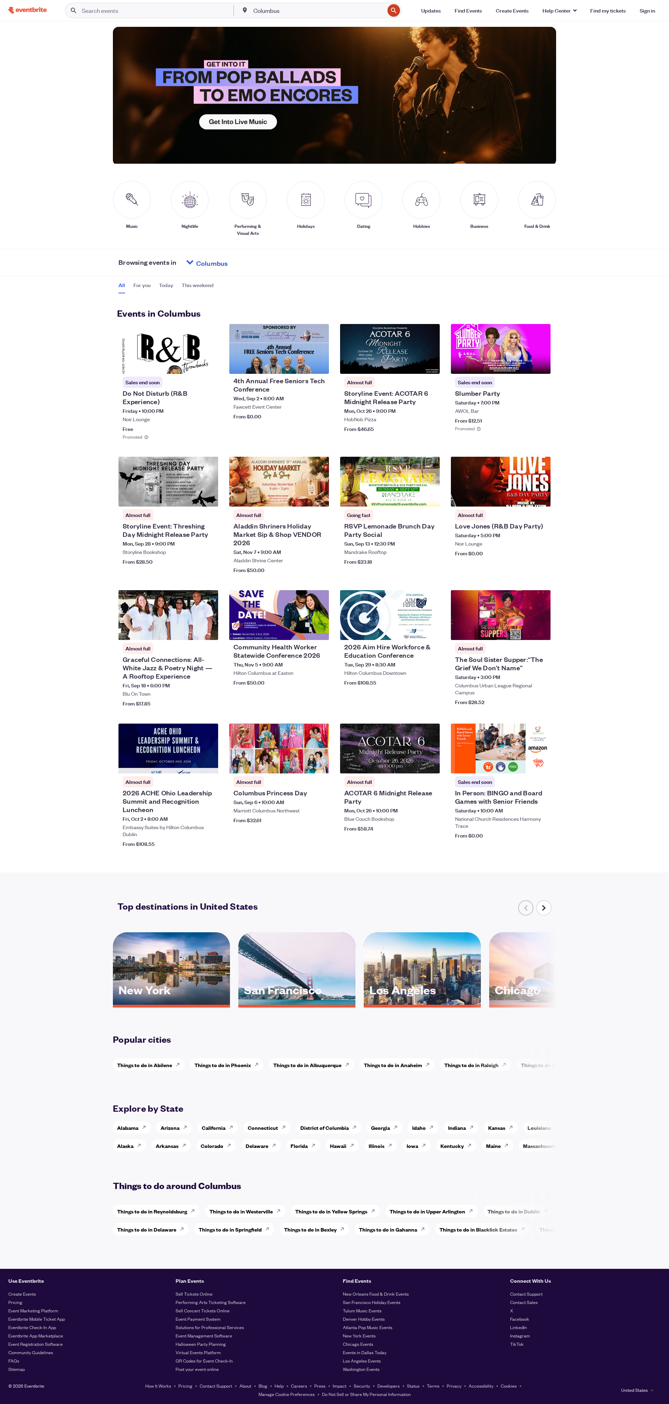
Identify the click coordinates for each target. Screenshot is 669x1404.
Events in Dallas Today (364, 1352)
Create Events (22, 1293)
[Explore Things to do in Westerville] (280, 1211)
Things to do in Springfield (230, 1229)
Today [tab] (166, 284)
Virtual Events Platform (198, 1352)
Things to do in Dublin (513, 1211)
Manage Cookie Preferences (287, 1394)
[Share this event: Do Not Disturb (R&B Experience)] (208, 364)
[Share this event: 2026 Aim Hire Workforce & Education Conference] (430, 630)
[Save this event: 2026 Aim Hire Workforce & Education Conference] (413, 630)
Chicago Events (358, 1344)
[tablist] (166, 287)
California (213, 1127)
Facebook (519, 1319)
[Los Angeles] (422, 1002)
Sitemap (16, 1369)
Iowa (412, 1145)
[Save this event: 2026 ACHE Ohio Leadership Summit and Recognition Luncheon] (192, 764)
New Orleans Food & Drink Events (376, 1293)
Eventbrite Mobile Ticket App (36, 1319)
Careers (299, 1385)
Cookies (509, 1385)
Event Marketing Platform (33, 1310)
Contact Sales (524, 1302)
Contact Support (526, 1293)
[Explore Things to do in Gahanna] (425, 1229)
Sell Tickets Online (194, 1293)
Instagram (520, 1335)
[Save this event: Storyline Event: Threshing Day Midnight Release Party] (192, 497)
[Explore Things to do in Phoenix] (258, 1065)
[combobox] (318, 10)
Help (279, 1385)
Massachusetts (541, 1145)
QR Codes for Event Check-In (204, 1360)
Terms (433, 1385)
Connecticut (263, 1127)
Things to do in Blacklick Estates (478, 1229)
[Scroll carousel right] (544, 908)
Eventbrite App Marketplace (35, 1335)
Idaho (419, 1127)
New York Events (359, 1335)
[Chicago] (547, 1002)
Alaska (125, 1145)
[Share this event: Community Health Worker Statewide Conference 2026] (319, 630)
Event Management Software (204, 1335)
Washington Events (361, 1369)
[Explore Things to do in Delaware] (184, 1229)
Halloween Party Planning (201, 1344)
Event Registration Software (35, 1344)
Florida (299, 1145)
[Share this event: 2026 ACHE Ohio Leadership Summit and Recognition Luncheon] (208, 764)
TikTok (517, 1344)
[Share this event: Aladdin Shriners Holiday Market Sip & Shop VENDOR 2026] (319, 497)
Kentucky (452, 1145)
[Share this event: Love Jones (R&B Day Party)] (541, 497)
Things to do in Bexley (310, 1229)
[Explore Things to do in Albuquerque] (349, 1065)
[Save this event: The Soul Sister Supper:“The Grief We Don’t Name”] (524, 630)
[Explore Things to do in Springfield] (269, 1229)
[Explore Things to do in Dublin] (548, 1211)
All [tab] (121, 284)
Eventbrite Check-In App (32, 1327)
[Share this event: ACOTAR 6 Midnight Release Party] (430, 764)
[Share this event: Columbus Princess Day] (319, 764)
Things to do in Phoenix (222, 1065)
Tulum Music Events (362, 1310)
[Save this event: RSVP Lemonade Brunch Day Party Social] (413, 497)
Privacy (454, 1385)
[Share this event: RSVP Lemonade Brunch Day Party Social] (430, 497)
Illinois (376, 1145)
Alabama (127, 1127)
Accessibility (481, 1385)
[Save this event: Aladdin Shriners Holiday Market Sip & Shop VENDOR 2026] (302, 497)
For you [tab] (142, 284)
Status (413, 1385)
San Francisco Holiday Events (371, 1302)
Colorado (212, 1145)
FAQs (13, 1360)
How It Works (158, 1385)
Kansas (496, 1127)
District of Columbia (324, 1127)
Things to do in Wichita (548, 1065)
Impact (339, 1385)
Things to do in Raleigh (471, 1065)
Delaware (257, 1145)
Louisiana (539, 1127)
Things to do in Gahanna (388, 1229)
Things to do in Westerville (241, 1211)
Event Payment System (198, 1319)
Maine (493, 1145)
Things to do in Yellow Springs (331, 1211)
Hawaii (338, 1145)
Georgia (380, 1127)
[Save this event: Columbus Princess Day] (302, 764)
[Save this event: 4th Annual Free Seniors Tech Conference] (302, 364)
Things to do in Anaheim (393, 1065)
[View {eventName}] (168, 349)
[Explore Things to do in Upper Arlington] (473, 1211)
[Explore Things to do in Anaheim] (430, 1065)
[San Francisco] (296, 1002)
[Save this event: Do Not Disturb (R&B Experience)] (192, 364)
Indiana (457, 1127)
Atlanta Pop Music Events (367, 1327)
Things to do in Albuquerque (307, 1065)
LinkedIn (518, 1327)
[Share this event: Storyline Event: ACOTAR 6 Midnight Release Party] (430, 364)
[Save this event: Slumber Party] (524, 364)
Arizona (170, 1127)
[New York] (171, 1002)
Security (362, 1385)
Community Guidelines (30, 1352)
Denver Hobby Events (364, 1319)
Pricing (15, 1302)
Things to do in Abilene (144, 1065)
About (245, 1385)
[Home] (27, 10)
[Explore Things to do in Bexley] (344, 1229)
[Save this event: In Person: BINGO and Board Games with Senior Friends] (524, 764)
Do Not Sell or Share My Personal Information (366, 1394)
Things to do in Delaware (146, 1229)
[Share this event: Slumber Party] (541, 364)
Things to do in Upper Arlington (427, 1211)
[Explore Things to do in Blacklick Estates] (525, 1229)
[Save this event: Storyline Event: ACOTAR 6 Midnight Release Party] (413, 364)
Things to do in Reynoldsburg (152, 1211)
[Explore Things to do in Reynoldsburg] (195, 1211)
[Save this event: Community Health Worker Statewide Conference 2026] (302, 630)
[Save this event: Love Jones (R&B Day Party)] (524, 497)
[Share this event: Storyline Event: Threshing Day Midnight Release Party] (208, 497)
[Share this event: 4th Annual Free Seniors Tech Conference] (319, 364)
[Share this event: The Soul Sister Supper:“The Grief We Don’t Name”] (541, 630)
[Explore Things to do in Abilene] (180, 1065)
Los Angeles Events (362, 1360)
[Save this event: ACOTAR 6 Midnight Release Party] (413, 764)
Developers (388, 1385)
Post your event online (197, 1369)
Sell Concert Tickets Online (203, 1310)
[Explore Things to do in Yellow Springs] (375, 1211)
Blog (263, 1385)
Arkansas (167, 1145)
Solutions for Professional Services (210, 1327)
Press (319, 1385)
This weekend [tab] (198, 284)
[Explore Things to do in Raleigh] (506, 1065)
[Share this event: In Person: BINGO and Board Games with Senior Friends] (541, 764)
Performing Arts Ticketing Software (211, 1302)
